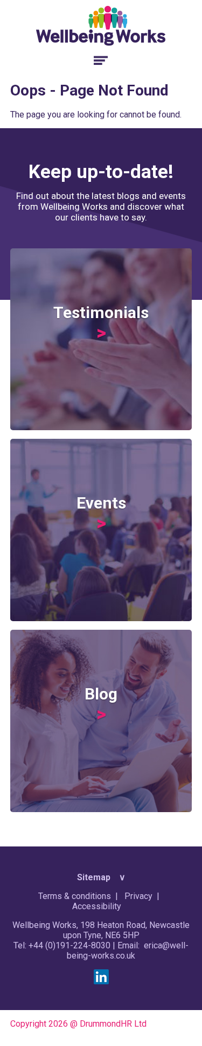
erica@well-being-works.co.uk (128, 950)
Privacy (138, 896)
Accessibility (96, 906)
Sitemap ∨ (101, 877)
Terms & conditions (74, 896)
